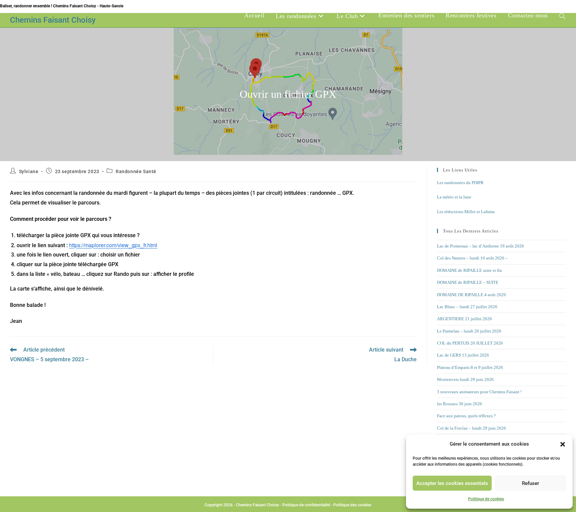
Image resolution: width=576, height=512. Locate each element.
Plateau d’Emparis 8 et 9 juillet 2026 (470, 367)
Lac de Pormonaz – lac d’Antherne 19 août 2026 (480, 245)
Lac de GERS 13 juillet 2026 (463, 355)
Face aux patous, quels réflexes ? (466, 415)
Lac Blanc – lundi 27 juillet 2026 (467, 306)
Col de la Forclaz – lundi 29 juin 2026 (471, 428)
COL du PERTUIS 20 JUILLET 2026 (470, 343)
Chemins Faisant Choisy (53, 20)
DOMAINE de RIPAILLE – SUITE (467, 282)
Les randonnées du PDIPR (460, 182)
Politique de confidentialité (306, 505)
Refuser (530, 483)
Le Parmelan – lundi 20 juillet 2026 (469, 331)
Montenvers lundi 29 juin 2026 (465, 379)
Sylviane (29, 171)
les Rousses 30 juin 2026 (459, 403)
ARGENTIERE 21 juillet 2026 (464, 318)
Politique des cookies (352, 505)
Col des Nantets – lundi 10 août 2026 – (472, 258)
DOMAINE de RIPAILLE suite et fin (469, 270)
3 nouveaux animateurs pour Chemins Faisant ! (479, 391)
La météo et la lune (454, 196)
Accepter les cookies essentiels (452, 483)
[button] (562, 444)
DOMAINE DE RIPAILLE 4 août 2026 (471, 294)
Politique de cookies (486, 499)
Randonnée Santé (136, 171)
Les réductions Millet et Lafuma (466, 211)
